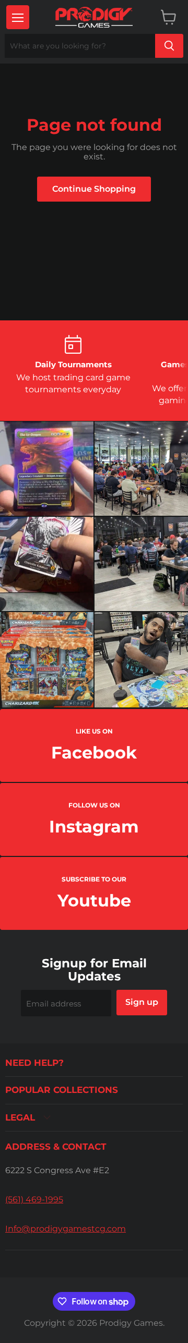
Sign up (141, 1002)
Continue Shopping (94, 189)
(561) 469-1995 (34, 1199)
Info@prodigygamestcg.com (65, 1229)
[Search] (169, 46)
